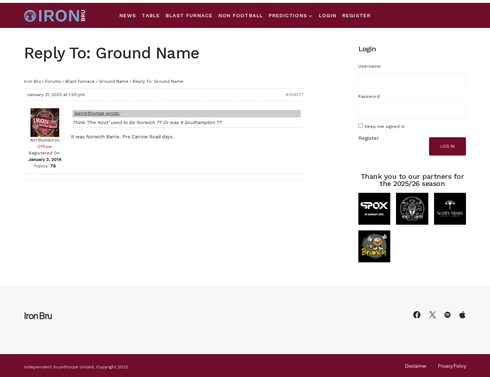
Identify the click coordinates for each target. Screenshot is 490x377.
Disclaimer (416, 366)
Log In (447, 146)
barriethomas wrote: (97, 113)
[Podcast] (462, 314)
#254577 (295, 94)
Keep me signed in (385, 126)
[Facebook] (416, 314)
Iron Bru (32, 81)
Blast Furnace (80, 81)
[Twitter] (432, 314)
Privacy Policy (452, 366)
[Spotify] (447, 314)
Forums (53, 81)
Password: (369, 96)
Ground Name (113, 81)
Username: (369, 66)
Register (368, 138)
